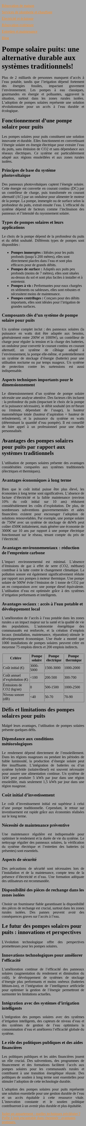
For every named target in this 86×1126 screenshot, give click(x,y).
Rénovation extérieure (18, 25)
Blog (5, 38)
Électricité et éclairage (17, 19)
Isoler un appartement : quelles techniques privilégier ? (41, 1114)
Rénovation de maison (18, 6)
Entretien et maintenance (19, 31)
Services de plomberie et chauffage (27, 12)
